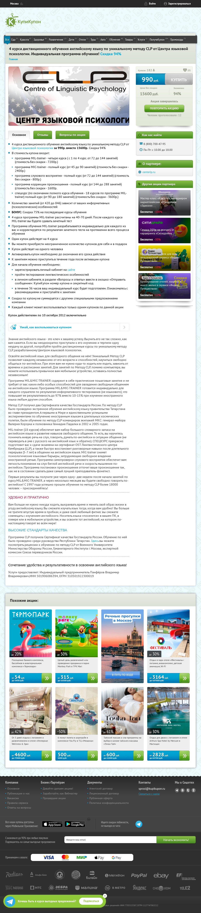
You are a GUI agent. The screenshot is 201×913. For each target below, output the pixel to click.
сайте (71, 270)
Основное (19, 135)
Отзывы (42, 135)
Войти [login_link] (152, 3)
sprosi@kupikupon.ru (152, 788)
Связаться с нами (149, 794)
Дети (73, 39)
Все (7, 39)
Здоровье (40, 39)
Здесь (95, 541)
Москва (14, 3)
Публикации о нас (18, 793)
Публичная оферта (100, 798)
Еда (14, 39)
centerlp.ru (149, 172)
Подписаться (91, 901)
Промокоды (178, 39)
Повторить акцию (164, 108)
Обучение (116, 39)
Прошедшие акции (54, 798)
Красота (25, 39)
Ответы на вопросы (19, 807)
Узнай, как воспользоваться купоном (45, 327)
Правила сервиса (17, 803)
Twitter (188, 790)
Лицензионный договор (104, 793)
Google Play (75, 824)
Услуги (142, 39)
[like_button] (185, 70)
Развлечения (58, 39)
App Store (52, 824)
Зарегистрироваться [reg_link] (179, 3)
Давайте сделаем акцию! (58, 788)
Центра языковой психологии (32, 148)
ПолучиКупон (159, 39)
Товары (130, 39)
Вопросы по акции (72, 135)
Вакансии (13, 798)
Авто (103, 39)
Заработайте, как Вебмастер (60, 793)
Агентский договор (101, 788)
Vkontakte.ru (182, 790)
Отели (83, 39)
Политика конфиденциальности (109, 803)
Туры (94, 39)
